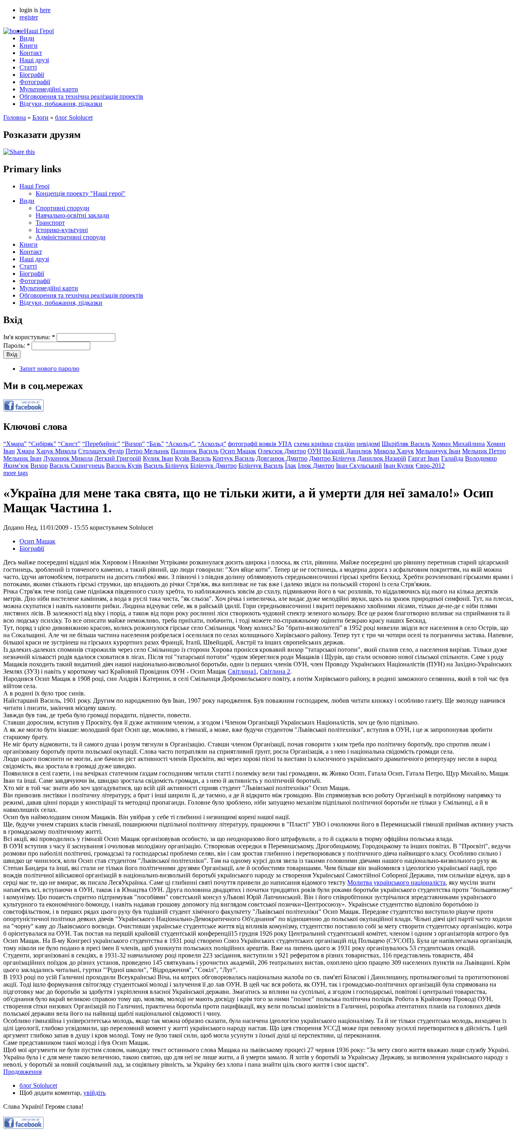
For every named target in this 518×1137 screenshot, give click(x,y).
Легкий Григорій (117, 458)
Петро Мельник (147, 451)
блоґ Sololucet (74, 117)
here (45, 9)
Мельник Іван (22, 458)
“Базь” (155, 443)
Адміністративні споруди (71, 237)
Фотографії (34, 81)
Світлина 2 (275, 671)
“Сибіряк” (42, 443)
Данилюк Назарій (381, 458)
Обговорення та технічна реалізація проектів (81, 96)
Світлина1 (242, 671)
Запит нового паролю (49, 368)
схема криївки (313, 443)
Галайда (452, 458)
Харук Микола (56, 451)
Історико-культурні (62, 229)
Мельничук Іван (438, 451)
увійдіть (94, 1092)
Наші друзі (34, 60)
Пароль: (16, 345)
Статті (28, 67)
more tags (15, 472)
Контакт (30, 52)
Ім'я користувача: (29, 337)
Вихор (39, 465)
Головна (14, 117)
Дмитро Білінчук (332, 458)
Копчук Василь (233, 458)
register (28, 17)
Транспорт (50, 222)
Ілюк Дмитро (316, 465)
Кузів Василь (193, 458)
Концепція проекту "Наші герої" (80, 193)
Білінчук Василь (260, 465)
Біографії (31, 74)
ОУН (314, 451)
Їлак (290, 465)
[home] (13, 30)
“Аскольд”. (181, 443)
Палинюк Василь (195, 451)
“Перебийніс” (101, 443)
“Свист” (69, 443)
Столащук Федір (101, 451)
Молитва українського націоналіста (396, 882)
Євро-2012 (430, 465)
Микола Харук (394, 451)
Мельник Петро (484, 451)
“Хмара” (15, 443)
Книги (28, 45)
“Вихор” (133, 443)
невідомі (368, 443)
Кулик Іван (158, 458)
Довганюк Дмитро (282, 458)
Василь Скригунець (76, 465)
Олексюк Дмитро (282, 451)
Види (26, 38)
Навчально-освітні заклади (72, 215)
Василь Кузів (124, 465)
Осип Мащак (238, 451)
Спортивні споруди (62, 208)
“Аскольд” (211, 443)
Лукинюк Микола (68, 458)
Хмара (25, 451)
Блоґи (40, 117)
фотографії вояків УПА (260, 443)
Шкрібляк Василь (406, 443)
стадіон (345, 443)
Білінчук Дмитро (213, 465)
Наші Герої (39, 30)
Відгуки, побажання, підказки (60, 103)
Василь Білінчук (166, 465)
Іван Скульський (359, 465)
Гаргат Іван (423, 458)
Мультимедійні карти (48, 89)
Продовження (22, 1071)
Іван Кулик (399, 465)
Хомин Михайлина (458, 443)
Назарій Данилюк (347, 451)
